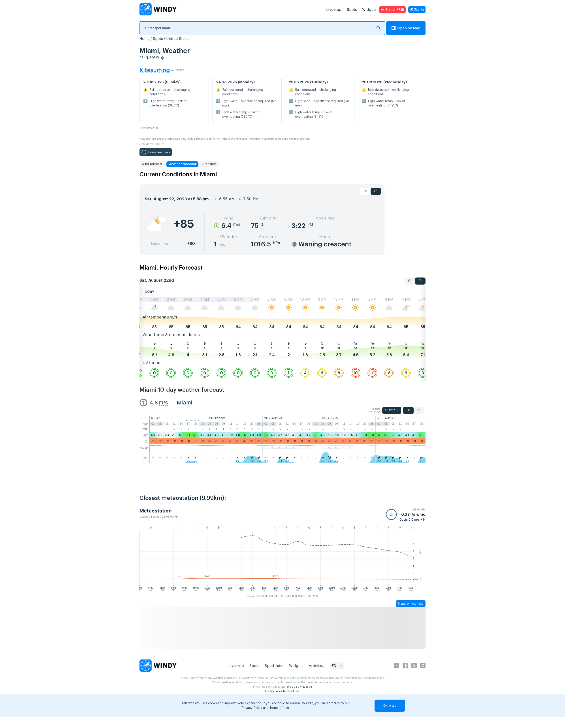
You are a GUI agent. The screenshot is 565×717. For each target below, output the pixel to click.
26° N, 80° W (149, 58)
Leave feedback (159, 152)
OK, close (389, 705)
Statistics (209, 164)
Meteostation (155, 511)
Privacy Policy (273, 691)
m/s (163, 402)
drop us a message (299, 686)
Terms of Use (279, 708)
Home (144, 39)
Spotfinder (274, 666)
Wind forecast (152, 164)
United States (177, 39)
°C (146, 441)
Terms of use (291, 691)
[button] (163, 58)
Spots (352, 9)
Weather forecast (182, 164)
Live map (333, 9)
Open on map (408, 28)
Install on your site (410, 603)
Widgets (369, 9)
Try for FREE (395, 9)
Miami (184, 402)
